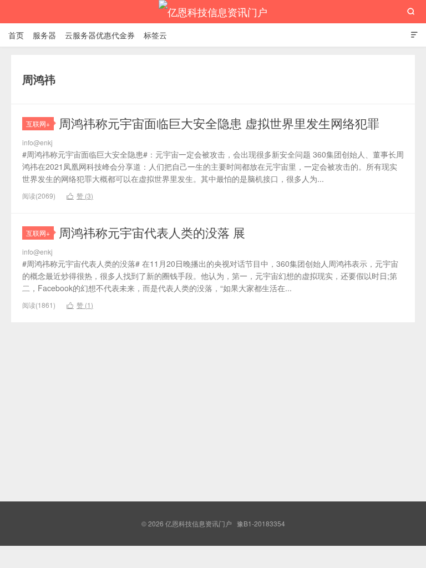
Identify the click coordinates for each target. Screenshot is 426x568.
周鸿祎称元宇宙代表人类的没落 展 (152, 232)
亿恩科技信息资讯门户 (213, 11)
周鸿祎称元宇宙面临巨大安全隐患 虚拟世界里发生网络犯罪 (219, 122)
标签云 (155, 34)
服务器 (44, 34)
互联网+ (38, 123)
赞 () (80, 195)
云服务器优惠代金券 (100, 34)
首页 (16, 34)
